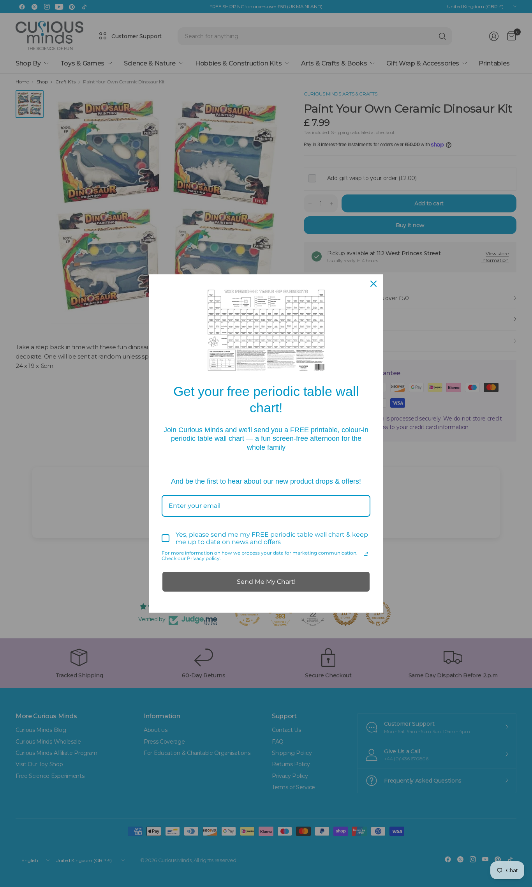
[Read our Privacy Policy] (365, 553)
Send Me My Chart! (266, 581)
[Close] (373, 283)
